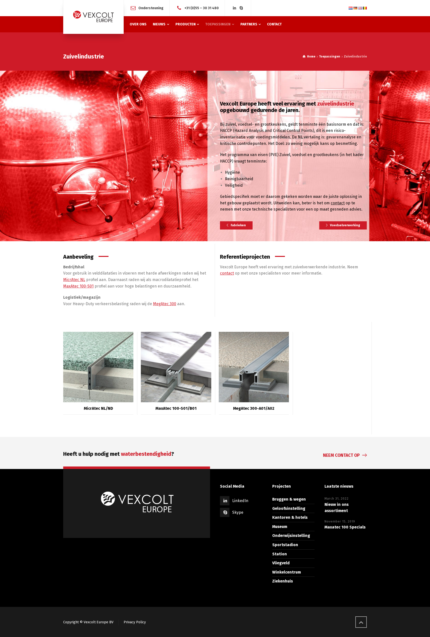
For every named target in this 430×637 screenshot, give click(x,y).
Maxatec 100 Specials (345, 527)
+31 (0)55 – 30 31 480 (201, 8)
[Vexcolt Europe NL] (93, 17)
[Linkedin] (234, 8)
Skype (237, 512)
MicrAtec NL (74, 279)
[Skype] (241, 8)
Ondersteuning (150, 8)
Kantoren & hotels (290, 517)
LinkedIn (240, 500)
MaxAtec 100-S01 (78, 286)
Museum (279, 526)
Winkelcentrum (286, 572)
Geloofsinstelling (288, 508)
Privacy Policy (135, 622)
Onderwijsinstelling (291, 535)
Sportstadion (285, 544)
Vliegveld (281, 563)
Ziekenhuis (282, 581)
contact (338, 203)
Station (279, 554)
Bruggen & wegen (289, 499)
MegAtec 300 (164, 303)
